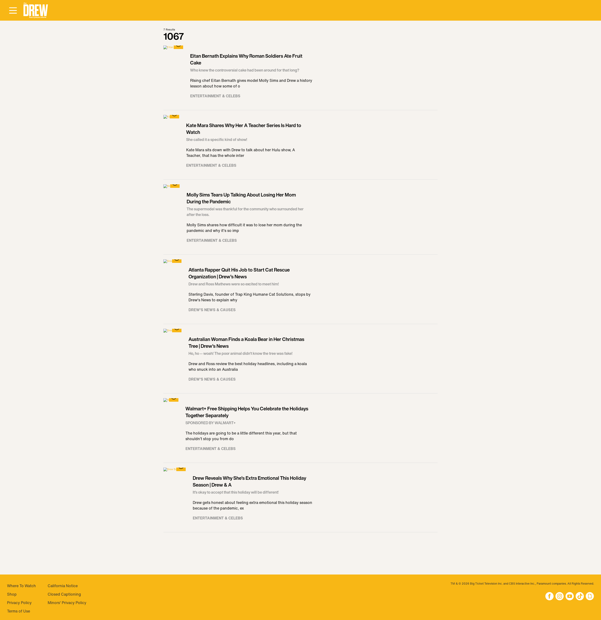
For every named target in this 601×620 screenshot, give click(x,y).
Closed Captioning (64, 594)
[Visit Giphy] (590, 596)
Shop (12, 594)
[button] (35, 10)
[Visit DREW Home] (35, 10)
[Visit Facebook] (549, 596)
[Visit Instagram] (559, 596)
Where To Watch (21, 586)
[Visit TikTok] (580, 596)
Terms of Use (18, 611)
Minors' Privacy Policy (67, 602)
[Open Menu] (13, 11)
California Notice (63, 586)
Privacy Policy (19, 602)
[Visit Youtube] (570, 596)
